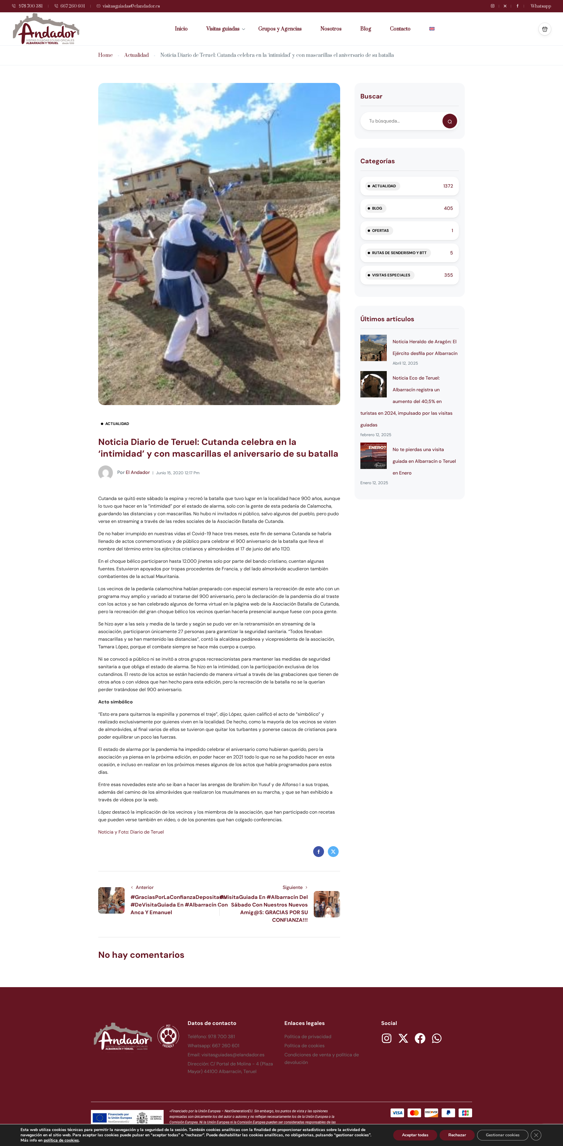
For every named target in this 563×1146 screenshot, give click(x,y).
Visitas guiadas (223, 29)
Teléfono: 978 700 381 (211, 1036)
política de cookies (61, 1140)
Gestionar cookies (503, 1135)
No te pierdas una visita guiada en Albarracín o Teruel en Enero (424, 461)
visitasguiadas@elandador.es (131, 6)
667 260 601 (72, 6)
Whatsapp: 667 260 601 (213, 1046)
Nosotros (331, 29)
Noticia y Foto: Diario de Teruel (131, 832)
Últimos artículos (387, 319)
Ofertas (380, 230)
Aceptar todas (415, 1135)
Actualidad (136, 55)
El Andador (133, 472)
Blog (365, 29)
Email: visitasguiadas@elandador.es (226, 1055)
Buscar (371, 96)
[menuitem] (431, 29)
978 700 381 (30, 6)
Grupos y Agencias (280, 29)
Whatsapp (541, 6)
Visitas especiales (391, 275)
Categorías (377, 161)
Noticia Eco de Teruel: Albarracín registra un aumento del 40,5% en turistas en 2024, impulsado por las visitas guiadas (406, 401)
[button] (544, 29)
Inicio (181, 29)
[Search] (449, 121)
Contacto (400, 29)
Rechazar (457, 1135)
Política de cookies (304, 1046)
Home (105, 55)
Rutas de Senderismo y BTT (399, 252)
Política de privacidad (307, 1036)
